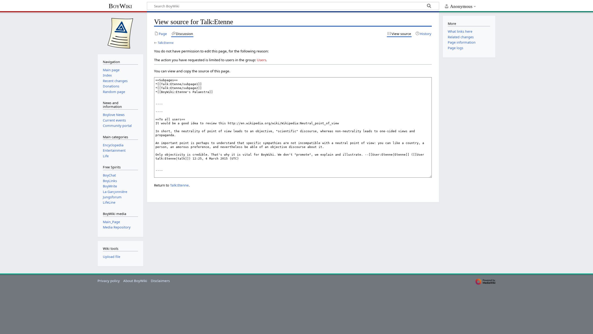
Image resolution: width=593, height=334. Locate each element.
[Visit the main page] (120, 33)
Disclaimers (160, 280)
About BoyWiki (135, 280)
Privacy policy (109, 280)
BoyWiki (120, 6)
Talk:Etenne (165, 43)
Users (261, 60)
